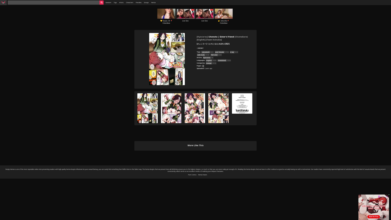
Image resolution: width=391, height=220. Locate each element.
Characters (129, 2)
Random (108, 2)
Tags (115, 2)
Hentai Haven (202, 175)
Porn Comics (192, 175)
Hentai (153, 2)
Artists (121, 2)
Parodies (139, 2)
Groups (146, 2)
